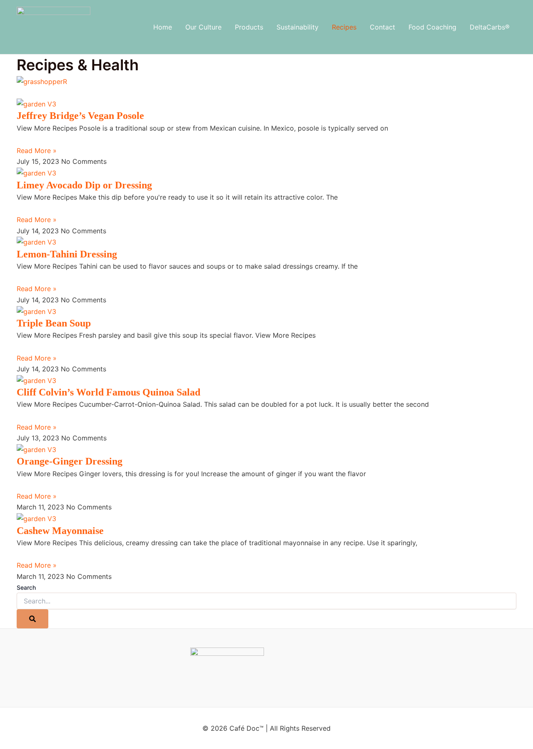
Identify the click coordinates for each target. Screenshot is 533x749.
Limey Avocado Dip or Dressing (84, 185)
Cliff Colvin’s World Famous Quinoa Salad (108, 392)
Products (249, 27)
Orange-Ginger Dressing (69, 461)
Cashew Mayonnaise (60, 530)
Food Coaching (432, 27)
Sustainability (297, 27)
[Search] (32, 618)
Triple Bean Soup (54, 323)
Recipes (344, 27)
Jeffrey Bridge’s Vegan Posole (80, 115)
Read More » (37, 150)
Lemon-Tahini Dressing (67, 254)
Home (162, 27)
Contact (382, 27)
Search (26, 587)
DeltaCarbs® (490, 27)
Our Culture (203, 27)
